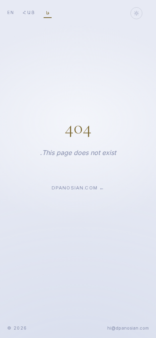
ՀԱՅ (29, 12)
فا (47, 13)
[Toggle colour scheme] (136, 13)
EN (10, 12)
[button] (128, 328)
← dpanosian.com (78, 188)
